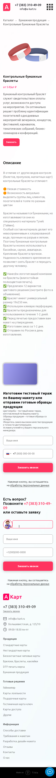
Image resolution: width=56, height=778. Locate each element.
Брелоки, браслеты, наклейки (20, 661)
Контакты (9, 752)
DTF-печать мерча (14, 666)
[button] (11, 142)
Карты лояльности (14, 693)
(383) (33, 503)
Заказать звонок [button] (11, 611)
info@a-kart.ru (28, 9)
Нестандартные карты (16, 650)
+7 (26, 503)
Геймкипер (9, 687)
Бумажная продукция (16, 672)
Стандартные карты (15, 645)
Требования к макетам (16, 736)
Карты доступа (12, 709)
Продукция (10, 638)
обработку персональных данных (29, 485)
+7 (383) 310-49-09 (28, 5)
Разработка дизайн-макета (19, 741)
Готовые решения (14, 681)
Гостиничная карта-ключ (18, 704)
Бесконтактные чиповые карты (21, 656)
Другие (7, 715)
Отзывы (8, 746)
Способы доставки (14, 730)
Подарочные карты (14, 698)
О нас (6, 757)
